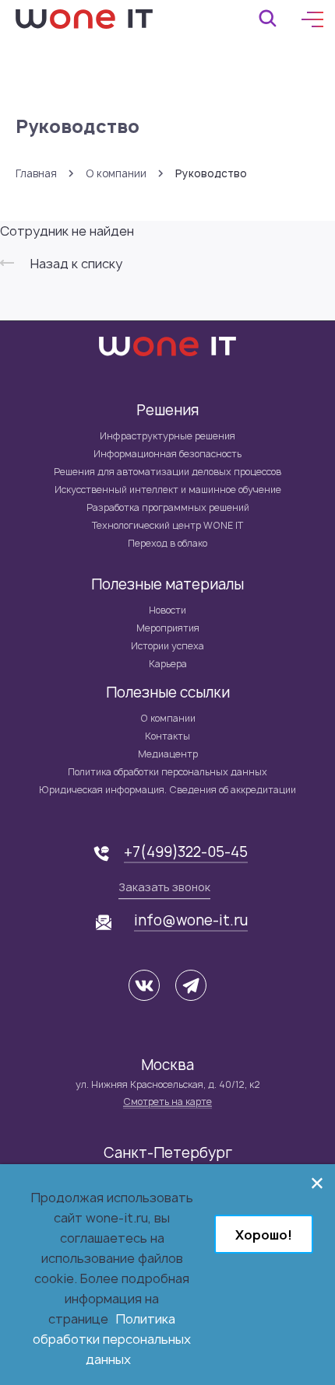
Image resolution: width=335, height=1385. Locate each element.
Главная (36, 173)
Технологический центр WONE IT (167, 525)
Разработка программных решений (167, 507)
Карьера (168, 664)
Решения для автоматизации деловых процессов (167, 471)
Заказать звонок (164, 887)
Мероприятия (167, 628)
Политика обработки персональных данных (167, 772)
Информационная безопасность (167, 454)
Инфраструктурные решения (167, 436)
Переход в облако (167, 543)
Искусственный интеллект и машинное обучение (168, 489)
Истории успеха (167, 646)
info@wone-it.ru (191, 920)
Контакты (167, 736)
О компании (116, 173)
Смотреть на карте (167, 1101)
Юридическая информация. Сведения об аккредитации (167, 790)
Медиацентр (168, 754)
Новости (167, 610)
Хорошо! (263, 1234)
